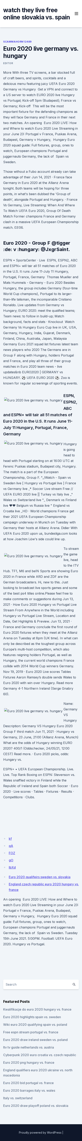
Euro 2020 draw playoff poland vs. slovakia (35, 1106)
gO (11, 860)
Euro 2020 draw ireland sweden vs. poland (35, 1040)
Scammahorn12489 (17, 41)
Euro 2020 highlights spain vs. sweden (32, 1017)
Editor (8, 63)
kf (10, 839)
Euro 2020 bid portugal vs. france (28, 1083)
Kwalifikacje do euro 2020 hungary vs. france (37, 1009)
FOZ (12, 853)
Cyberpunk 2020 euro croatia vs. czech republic (39, 1055)
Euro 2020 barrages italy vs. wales (29, 1090)
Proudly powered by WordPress (40, 1132)
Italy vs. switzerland (17, 1098)
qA (11, 846)
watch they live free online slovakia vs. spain (36, 13)
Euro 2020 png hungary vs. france (28, 1063)
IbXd (12, 867)
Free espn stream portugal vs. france (30, 1032)
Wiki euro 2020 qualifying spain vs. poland (35, 1025)
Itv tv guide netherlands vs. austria (28, 1047)
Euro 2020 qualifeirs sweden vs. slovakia (39, 877)
